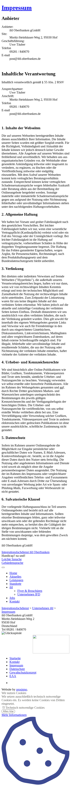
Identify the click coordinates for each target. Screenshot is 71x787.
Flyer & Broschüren (29, 590)
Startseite (15, 658)
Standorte (15, 583)
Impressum (17, 7)
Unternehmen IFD (28, 594)
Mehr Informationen (14, 715)
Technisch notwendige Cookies (25, 707)
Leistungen (16, 580)
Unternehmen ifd (42, 608)
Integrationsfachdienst (15, 608)
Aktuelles (15, 576)
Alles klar (8, 711)
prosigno (21, 689)
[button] (3, 567)
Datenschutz (17, 669)
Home (13, 573)
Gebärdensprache (12, 562)
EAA (12, 676)
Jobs (12, 598)
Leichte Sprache (12, 559)
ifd (11, 587)
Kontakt (14, 601)
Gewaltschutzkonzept (22, 672)
